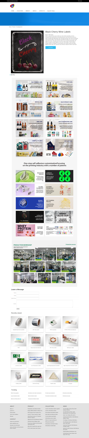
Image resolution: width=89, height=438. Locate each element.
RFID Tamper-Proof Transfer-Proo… (35, 412)
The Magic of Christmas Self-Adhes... (70, 420)
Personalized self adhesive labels (51, 412)
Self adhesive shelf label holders (51, 423)
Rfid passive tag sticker (49, 421)
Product (13, 26)
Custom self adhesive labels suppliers (52, 408)
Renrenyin (80, 0)
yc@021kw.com (15, 423)
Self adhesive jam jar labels (50, 418)
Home (10, 26)
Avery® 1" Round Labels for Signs (34, 414)
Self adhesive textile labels (50, 425)
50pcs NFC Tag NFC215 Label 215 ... (35, 426)
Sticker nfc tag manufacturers (51, 420)
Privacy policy (12, 412)
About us (11, 408)
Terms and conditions (14, 414)
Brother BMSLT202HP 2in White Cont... (35, 410)
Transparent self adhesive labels (33, 398)
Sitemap (11, 416)
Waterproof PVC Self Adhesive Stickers (35, 419)
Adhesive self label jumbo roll (16, 398)
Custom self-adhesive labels (50, 410)
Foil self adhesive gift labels (50, 416)
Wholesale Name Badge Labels (34, 421)
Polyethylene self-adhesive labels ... (34, 408)
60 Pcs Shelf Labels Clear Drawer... (34, 428)
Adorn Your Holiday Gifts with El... (69, 415)
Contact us (12, 410)
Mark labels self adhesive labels (51, 414)
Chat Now (50, 47)
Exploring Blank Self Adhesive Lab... (70, 431)
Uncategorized (19, 26)
